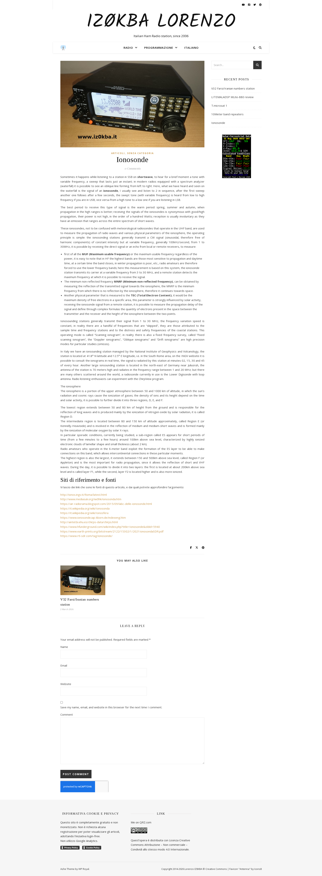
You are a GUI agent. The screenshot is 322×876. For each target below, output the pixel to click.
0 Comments (132, 168)
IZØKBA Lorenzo (161, 22)
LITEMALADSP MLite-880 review (232, 97)
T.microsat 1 (219, 105)
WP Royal (83, 869)
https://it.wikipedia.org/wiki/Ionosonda (85, 508)
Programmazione (158, 47)
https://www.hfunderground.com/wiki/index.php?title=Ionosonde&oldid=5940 (110, 527)
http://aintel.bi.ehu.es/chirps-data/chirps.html (89, 522)
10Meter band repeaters (227, 114)
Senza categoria (140, 153)
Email (63, 665)
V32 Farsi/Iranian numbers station (233, 88)
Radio (128, 47)
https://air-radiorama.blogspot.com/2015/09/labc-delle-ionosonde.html (106, 504)
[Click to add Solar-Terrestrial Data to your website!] (236, 156)
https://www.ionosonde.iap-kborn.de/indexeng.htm (93, 517)
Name (64, 647)
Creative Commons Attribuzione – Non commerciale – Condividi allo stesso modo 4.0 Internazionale (160, 844)
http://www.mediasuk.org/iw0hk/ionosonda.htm (90, 499)
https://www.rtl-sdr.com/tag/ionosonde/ (86, 536)
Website (65, 684)
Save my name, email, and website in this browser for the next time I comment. (111, 707)
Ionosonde (218, 123)
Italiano (191, 47)
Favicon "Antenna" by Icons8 (245, 869)
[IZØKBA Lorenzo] (63, 47)
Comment (66, 714)
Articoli (118, 153)
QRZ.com (145, 822)
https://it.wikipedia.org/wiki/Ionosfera (84, 513)
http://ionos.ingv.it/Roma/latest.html (83, 494)
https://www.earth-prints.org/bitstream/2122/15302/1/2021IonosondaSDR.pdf (111, 531)
